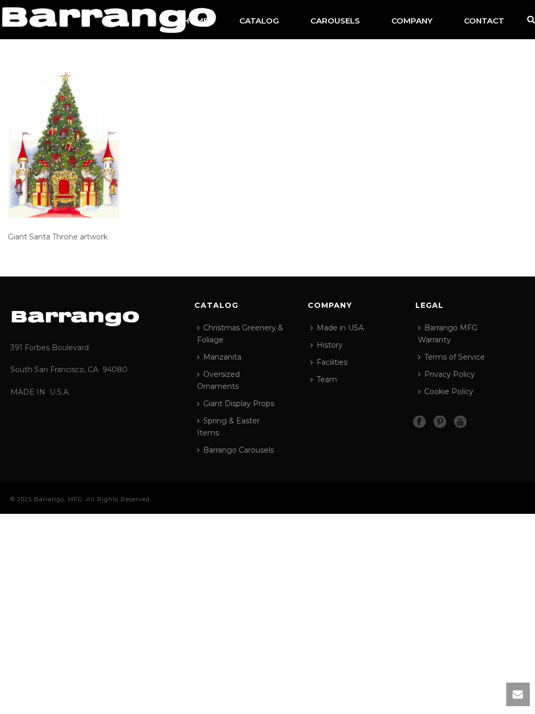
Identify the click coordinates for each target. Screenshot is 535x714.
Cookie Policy (448, 391)
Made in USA (340, 327)
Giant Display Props (238, 403)
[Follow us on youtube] (460, 422)
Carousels (335, 21)
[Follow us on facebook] (419, 422)
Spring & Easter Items (228, 426)
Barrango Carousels (238, 450)
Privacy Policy (449, 374)
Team (327, 379)
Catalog (259, 21)
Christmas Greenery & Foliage (240, 333)
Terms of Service (454, 357)
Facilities (332, 362)
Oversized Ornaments (218, 380)
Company (412, 21)
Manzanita (222, 357)
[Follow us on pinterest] (440, 422)
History (330, 345)
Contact (484, 21)
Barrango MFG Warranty (448, 333)
